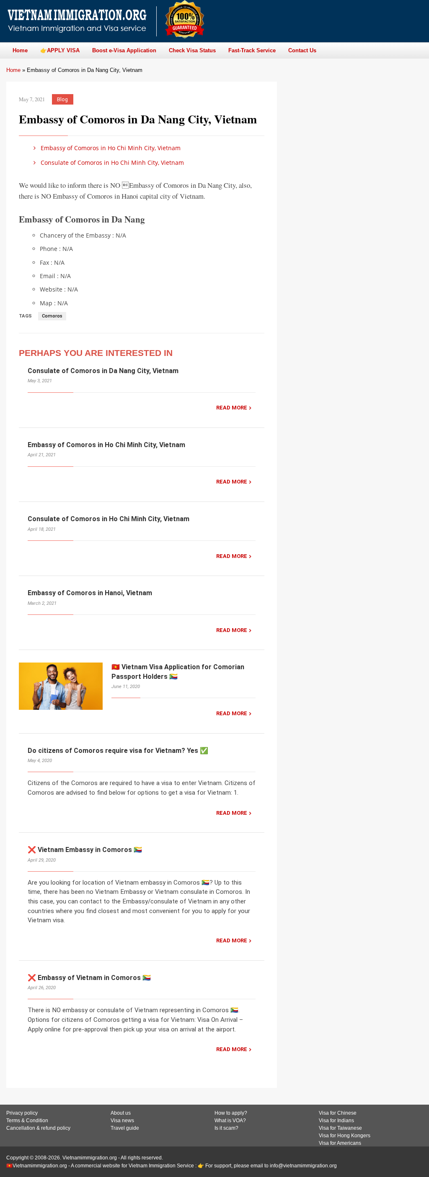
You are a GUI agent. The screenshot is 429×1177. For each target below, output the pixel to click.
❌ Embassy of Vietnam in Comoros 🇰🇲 (89, 978)
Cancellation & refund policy (38, 1128)
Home (13, 70)
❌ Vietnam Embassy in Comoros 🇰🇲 (85, 850)
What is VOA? (230, 1120)
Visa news (122, 1120)
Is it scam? (226, 1128)
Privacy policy (22, 1113)
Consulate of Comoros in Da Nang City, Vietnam (103, 371)
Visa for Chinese (338, 1113)
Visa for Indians (336, 1120)
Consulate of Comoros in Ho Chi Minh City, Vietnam (111, 162)
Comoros (52, 316)
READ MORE (231, 407)
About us (121, 1113)
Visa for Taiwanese (340, 1128)
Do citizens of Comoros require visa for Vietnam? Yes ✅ (118, 751)
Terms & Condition (27, 1120)
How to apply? (230, 1113)
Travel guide (125, 1128)
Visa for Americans (340, 1143)
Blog (62, 99)
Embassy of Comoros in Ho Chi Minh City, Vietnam (110, 148)
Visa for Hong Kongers (344, 1136)
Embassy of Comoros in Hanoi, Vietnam (90, 593)
